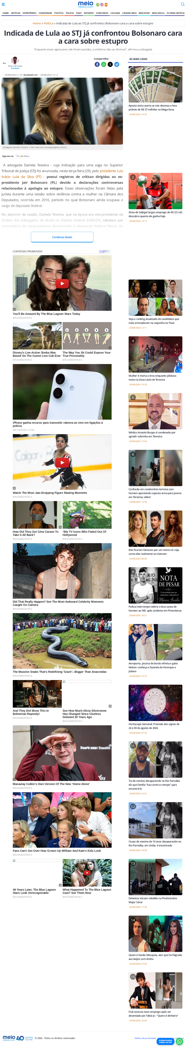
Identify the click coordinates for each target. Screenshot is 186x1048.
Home (6, 13)
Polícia (70, 13)
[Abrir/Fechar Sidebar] (3, 4)
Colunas (115, 13)
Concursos (102, 13)
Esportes (89, 13)
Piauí (79, 13)
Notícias (15, 13)
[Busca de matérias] (183, 5)
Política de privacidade (145, 1038)
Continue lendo (62, 237)
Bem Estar (144, 13)
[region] (155, 146)
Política (58, 13)
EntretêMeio (29, 13)
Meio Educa (158, 13)
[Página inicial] (85, 4)
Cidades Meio (129, 13)
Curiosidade (45, 13)
